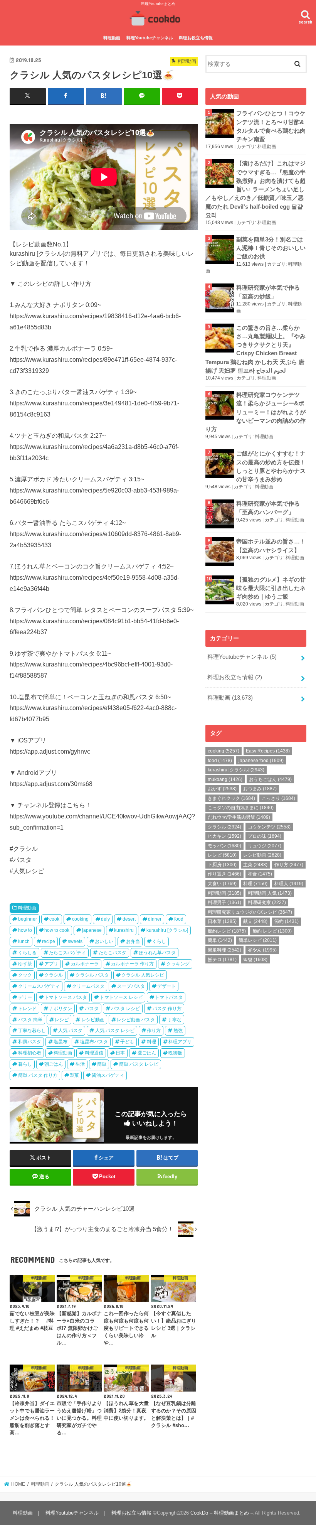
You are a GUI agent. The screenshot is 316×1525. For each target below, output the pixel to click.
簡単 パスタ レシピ (138, 1064)
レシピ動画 (92, 1019)
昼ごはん (147, 1053)
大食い (222, 883)
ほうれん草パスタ (157, 952)
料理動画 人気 (270, 893)
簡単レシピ (258, 940)
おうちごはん (270, 779)
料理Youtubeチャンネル (149, 37)
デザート (166, 986)
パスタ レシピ (125, 1008)
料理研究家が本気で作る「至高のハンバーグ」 (268, 508)
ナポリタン (60, 1008)
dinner (154, 919)
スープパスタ (131, 986)
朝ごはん (53, 1064)
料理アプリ (180, 1041)
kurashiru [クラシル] (167, 930)
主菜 (255, 864)
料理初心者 (29, 1053)
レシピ (62, 1019)
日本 (120, 1053)
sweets (75, 941)
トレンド (27, 1008)
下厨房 (222, 864)
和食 (260, 874)
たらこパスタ (112, 952)
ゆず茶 (25, 964)
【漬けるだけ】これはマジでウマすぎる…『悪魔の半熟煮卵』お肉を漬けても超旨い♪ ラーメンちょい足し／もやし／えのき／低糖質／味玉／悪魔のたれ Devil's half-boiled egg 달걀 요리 (255, 189)
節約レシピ (227, 931)
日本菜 (222, 921)
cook (54, 919)
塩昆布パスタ (94, 1041)
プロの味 (264, 836)
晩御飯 (175, 1053)
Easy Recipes (268, 751)
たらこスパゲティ (67, 952)
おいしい (104, 941)
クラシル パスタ (92, 975)
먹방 (255, 959)
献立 (255, 921)
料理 (151, 1041)
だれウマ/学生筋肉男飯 (239, 817)
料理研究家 (267, 902)
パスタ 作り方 (167, 1008)
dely (105, 919)
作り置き (224, 874)
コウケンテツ (269, 827)
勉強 (178, 1030)
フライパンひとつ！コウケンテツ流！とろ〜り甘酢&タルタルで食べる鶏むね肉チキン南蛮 (271, 126)
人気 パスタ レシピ (114, 1030)
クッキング (178, 964)
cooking (80, 919)
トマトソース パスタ (65, 997)
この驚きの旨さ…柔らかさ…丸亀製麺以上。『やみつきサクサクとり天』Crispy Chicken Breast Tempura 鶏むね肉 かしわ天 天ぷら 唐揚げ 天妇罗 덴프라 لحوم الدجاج (255, 349)
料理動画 (111, 37)
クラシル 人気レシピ (142, 975)
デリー (25, 997)
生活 (80, 1064)
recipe (48, 941)
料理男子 (224, 902)
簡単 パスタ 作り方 (37, 1075)
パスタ (92, 1008)
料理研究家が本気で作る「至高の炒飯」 (268, 292)
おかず (222, 788)
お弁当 (133, 941)
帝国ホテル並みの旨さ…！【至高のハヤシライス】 (271, 545)
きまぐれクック (231, 798)
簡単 (101, 1064)
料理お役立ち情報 (196, 37)
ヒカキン (224, 836)
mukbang (225, 779)
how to (25, 930)
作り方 (154, 1030)
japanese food (261, 760)
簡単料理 (224, 950)
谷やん (262, 950)
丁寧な (175, 1019)
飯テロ (222, 959)
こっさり (278, 798)
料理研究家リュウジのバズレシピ (250, 912)
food (178, 919)
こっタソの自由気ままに (241, 807)
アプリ (51, 964)
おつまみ (260, 788)
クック (25, 975)
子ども (127, 1041)
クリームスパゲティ (39, 986)
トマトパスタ (169, 997)
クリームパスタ (88, 986)
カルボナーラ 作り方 (132, 964)
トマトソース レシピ (121, 997)
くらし (159, 941)
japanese (92, 930)
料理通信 (94, 1053)
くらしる (27, 952)
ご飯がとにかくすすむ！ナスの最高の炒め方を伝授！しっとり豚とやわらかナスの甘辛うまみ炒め (271, 466)
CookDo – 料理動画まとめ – (221, 1513)
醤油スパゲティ (108, 1075)
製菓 (74, 1075)
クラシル (53, 975)
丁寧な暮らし (32, 1030)
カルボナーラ (85, 964)
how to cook (56, 930)
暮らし (25, 1064)
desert (129, 919)
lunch (24, 941)
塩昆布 (60, 1041)
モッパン (224, 846)
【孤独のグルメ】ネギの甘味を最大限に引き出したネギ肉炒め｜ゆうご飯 (271, 588)
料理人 (288, 883)
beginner (27, 919)
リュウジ (264, 846)
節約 (286, 921)
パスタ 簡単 (30, 1019)
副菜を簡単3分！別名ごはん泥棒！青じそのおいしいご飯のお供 (271, 248)
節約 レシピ (272, 931)
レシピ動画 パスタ (136, 1019)
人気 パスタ (70, 1030)
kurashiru (124, 930)
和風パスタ (29, 1041)
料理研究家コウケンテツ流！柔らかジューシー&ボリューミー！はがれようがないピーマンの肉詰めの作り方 (255, 412)
